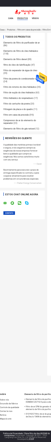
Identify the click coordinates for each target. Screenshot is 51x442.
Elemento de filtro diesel (15, 59)
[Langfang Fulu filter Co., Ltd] (26, 12)
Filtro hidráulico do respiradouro (18, 98)
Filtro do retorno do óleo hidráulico (19, 87)
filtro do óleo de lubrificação (16, 65)
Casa (10, 18)
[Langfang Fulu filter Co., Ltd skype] (28, 203)
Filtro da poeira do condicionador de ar (21, 78)
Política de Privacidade (13, 433)
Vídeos (35, 18)
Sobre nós (4, 400)
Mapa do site (5, 419)
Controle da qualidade (9, 407)
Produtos (22, 18)
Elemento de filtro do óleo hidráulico (20, 51)
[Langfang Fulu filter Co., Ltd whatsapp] (14, 203)
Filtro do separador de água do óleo (20, 70)
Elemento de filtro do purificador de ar (21, 42)
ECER (31, 439)
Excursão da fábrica (9, 403)
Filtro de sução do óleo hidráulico (19, 92)
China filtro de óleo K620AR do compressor (27, 434)
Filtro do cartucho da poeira (16, 103)
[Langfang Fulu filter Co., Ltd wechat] (21, 203)
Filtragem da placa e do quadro (18, 109)
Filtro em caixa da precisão (29, 30)
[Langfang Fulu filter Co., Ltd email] (6, 203)
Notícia (3, 415)
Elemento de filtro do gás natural (19, 128)
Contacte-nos (6, 411)
